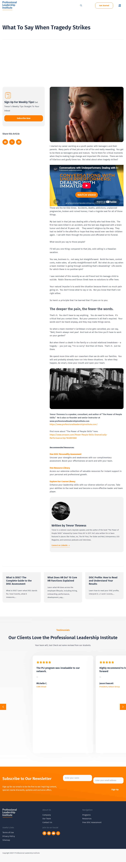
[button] (120, 5)
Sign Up (115, 789)
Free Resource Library (60, 468)
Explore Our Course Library (62, 481)
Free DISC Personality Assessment (65, 454)
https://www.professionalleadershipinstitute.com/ (74, 424)
